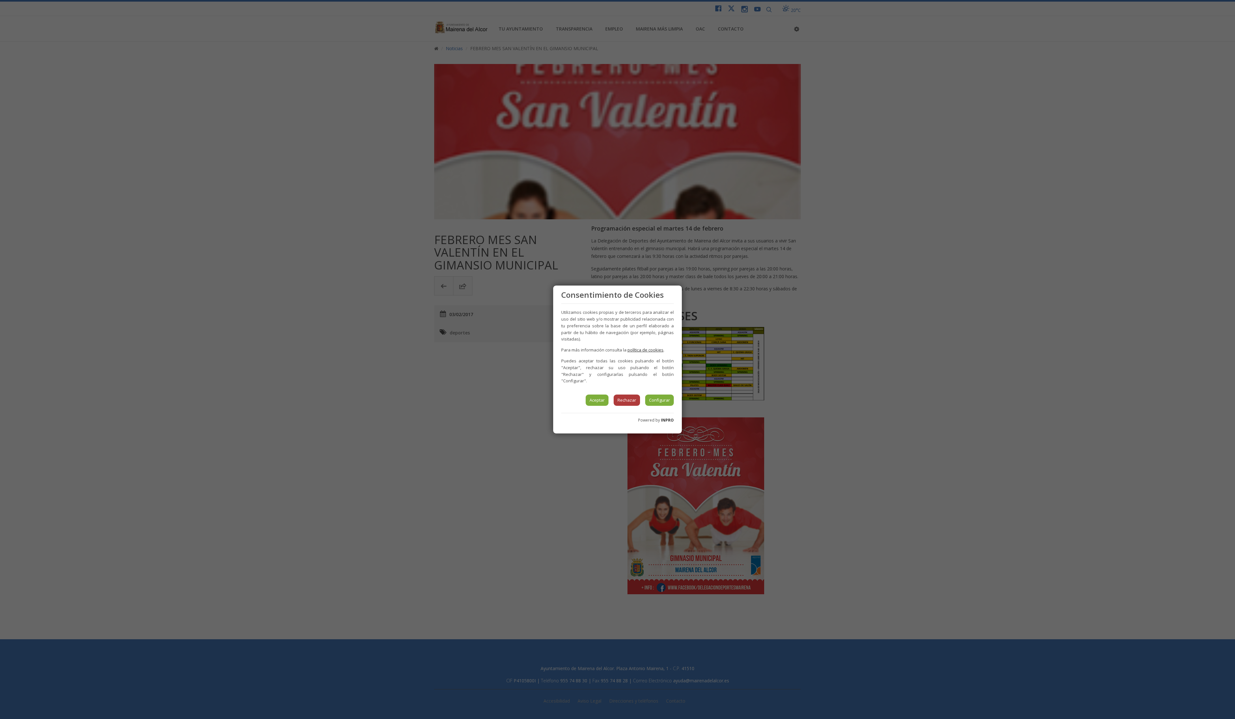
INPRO (667, 420)
